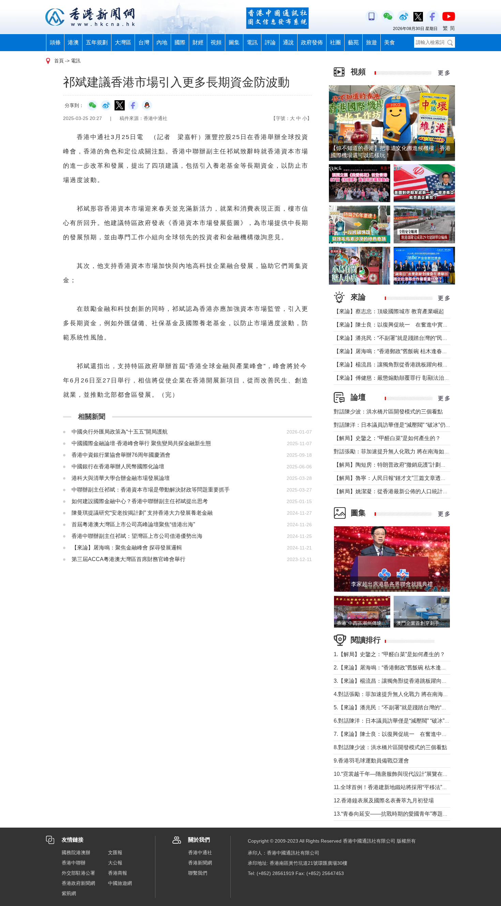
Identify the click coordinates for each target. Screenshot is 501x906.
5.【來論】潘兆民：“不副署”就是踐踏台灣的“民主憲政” (399, 707)
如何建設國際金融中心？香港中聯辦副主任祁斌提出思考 (140, 501)
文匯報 (115, 852)
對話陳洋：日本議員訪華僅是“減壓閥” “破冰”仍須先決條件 (403, 425)
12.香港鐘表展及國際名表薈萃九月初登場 (384, 800)
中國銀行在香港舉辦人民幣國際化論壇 (118, 466)
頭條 (55, 42)
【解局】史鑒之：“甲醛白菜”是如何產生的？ (387, 438)
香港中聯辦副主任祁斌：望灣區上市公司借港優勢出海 (137, 536)
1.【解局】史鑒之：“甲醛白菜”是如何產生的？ (389, 654)
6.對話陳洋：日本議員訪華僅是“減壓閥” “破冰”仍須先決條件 (405, 721)
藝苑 (353, 42)
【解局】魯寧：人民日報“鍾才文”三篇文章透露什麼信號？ (403, 478)
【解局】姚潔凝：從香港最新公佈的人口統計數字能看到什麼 (407, 491)
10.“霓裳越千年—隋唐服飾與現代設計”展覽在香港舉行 (399, 774)
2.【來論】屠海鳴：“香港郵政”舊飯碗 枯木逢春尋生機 (398, 667)
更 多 (444, 73)
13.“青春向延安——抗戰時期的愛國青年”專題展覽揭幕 (399, 814)
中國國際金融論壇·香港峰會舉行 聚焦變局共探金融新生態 (141, 443)
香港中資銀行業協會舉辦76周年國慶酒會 (121, 455)
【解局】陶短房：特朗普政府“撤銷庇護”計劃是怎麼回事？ (403, 465)
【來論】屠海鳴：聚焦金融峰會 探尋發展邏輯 (127, 547)
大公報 (115, 862)
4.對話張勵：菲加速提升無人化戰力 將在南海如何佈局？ (402, 694)
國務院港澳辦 (76, 852)
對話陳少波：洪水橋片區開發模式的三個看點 (388, 411)
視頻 (216, 42)
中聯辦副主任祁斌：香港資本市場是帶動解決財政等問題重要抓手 (151, 490)
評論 (270, 42)
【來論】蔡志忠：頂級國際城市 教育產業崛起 (389, 311)
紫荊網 (69, 893)
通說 (288, 42)
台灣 (143, 42)
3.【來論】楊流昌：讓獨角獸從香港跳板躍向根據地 (396, 681)
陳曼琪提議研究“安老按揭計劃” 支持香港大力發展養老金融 (142, 513)
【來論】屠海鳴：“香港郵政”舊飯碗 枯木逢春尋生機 (396, 351)
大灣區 (123, 42)
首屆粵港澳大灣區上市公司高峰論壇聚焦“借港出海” (133, 524)
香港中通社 (200, 852)
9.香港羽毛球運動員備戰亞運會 (371, 761)
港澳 (73, 42)
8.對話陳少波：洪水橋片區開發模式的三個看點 (390, 747)
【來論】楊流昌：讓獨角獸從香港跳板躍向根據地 (394, 364)
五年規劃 (97, 42)
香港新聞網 (200, 862)
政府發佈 (312, 42)
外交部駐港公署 (78, 873)
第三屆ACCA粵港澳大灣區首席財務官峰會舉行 (128, 559)
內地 (161, 42)
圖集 (234, 42)
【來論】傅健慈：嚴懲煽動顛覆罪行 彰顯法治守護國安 (400, 378)
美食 (389, 42)
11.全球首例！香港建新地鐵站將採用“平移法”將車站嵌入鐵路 (407, 787)
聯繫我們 (197, 873)
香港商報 (117, 873)
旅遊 (371, 42)
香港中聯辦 (74, 862)
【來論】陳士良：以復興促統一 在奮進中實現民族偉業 (402, 325)
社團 (335, 42)
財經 (198, 42)
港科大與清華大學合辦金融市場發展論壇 (121, 478)
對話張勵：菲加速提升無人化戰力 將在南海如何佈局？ (400, 451)
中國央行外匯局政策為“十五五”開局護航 (120, 432)
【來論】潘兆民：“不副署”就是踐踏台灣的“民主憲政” (397, 338)
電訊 (252, 42)
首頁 (59, 60)
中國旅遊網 (120, 883)
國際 (179, 42)
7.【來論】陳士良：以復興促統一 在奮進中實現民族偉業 (404, 734)
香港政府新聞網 (78, 883)
